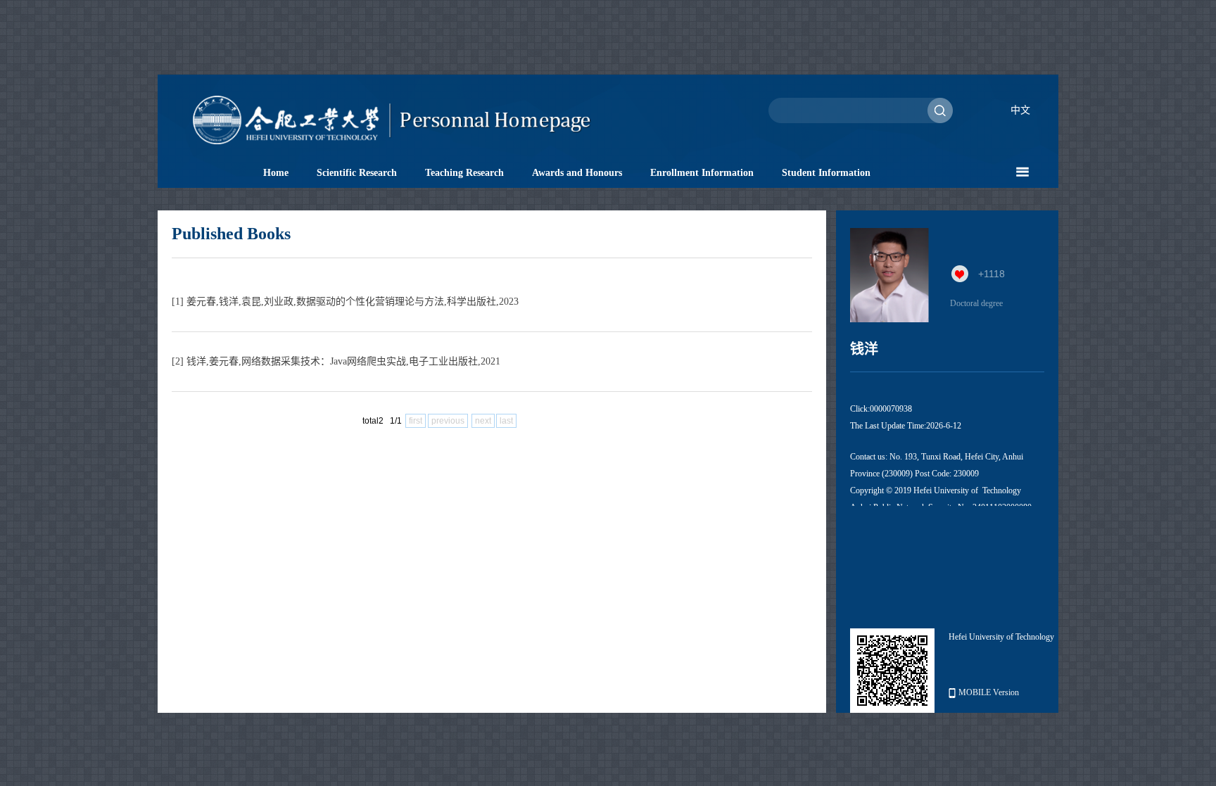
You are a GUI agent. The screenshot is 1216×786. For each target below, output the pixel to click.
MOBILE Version (988, 692)
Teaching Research (464, 172)
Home (276, 172)
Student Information (826, 172)
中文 (1020, 110)
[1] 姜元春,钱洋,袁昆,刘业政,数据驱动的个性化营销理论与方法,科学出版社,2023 (345, 301)
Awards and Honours (577, 172)
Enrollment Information (702, 172)
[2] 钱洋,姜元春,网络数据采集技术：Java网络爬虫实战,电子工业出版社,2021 (336, 361)
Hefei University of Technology (1001, 637)
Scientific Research (357, 172)
